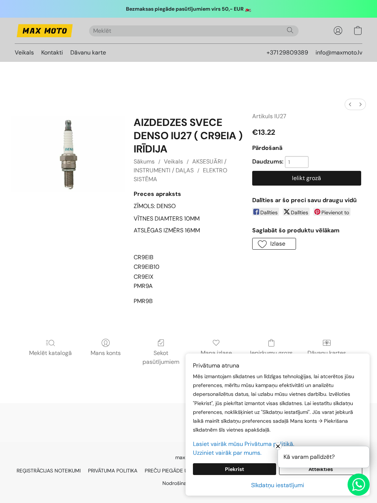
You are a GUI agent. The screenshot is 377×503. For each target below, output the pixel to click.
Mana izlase (216, 353)
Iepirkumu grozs (271, 353)
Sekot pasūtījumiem (160, 357)
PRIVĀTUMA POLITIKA (112, 470)
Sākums (144, 161)
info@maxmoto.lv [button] (339, 52)
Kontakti (52, 52)
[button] (44, 30)
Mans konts (106, 353)
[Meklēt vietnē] (290, 30)
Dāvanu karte (88, 52)
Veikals (24, 52)
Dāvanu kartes (326, 353)
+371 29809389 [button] (287, 52)
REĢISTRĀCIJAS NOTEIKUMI (49, 470)
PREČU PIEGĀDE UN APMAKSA (180, 470)
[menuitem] (350, 104)
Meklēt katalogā (50, 353)
